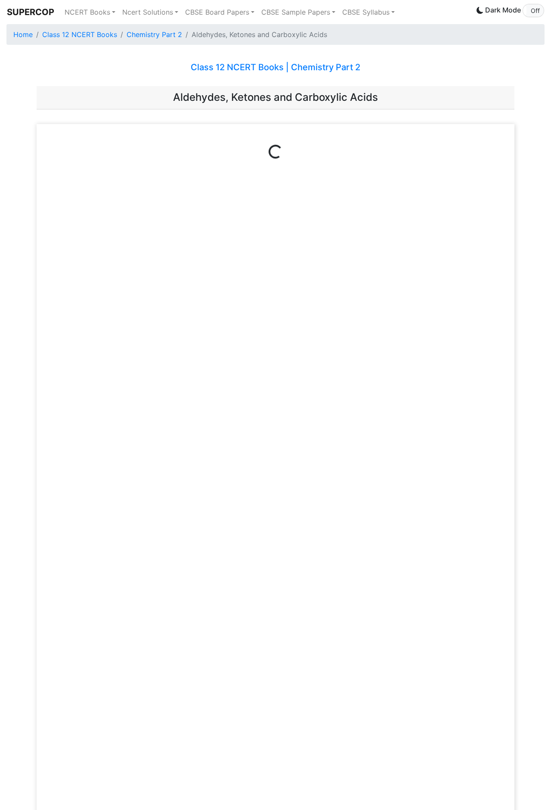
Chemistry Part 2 (154, 34)
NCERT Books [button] (87, 12)
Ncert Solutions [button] (147, 12)
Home (23, 34)
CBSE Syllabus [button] (366, 12)
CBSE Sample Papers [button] (295, 12)
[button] (533, 10)
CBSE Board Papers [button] (217, 12)
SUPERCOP (30, 12)
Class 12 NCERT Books (79, 34)
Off (535, 10)
